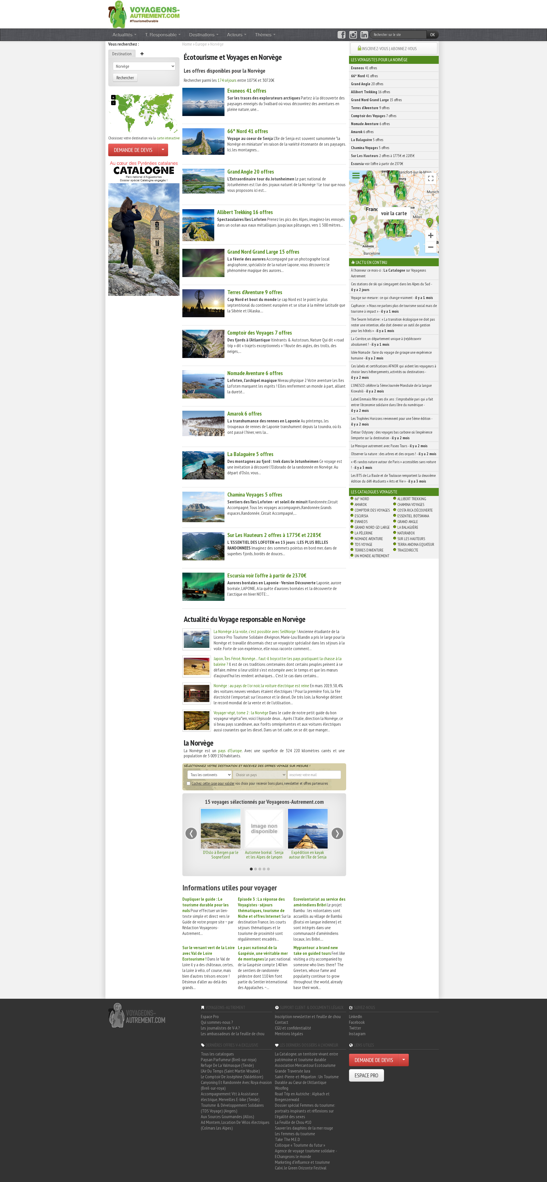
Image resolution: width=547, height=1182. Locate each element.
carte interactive (168, 138)
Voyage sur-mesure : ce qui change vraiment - (392, 297)
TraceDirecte (407, 550)
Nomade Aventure (369, 538)
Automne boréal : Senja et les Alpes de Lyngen (264, 854)
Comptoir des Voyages (372, 510)
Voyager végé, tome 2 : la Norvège (241, 712)
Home (187, 44)
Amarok (361, 504)
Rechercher (125, 77)
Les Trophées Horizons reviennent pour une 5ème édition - (391, 421)
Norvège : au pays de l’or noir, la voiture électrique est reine (261, 685)
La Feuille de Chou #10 (293, 1122)
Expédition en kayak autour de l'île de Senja (307, 854)
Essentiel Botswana (413, 515)
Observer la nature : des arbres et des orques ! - (393, 453)
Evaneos (361, 521)
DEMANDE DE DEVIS (133, 150)
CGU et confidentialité (293, 1028)
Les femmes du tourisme (295, 1133)
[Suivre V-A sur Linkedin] (364, 35)
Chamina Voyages (410, 504)
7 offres (259, 332)
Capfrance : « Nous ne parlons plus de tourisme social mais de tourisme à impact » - (394, 308)
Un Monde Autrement (372, 555)
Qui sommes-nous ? (217, 1022)
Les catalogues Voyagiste (374, 492)
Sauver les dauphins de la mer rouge (304, 1128)
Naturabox (406, 533)
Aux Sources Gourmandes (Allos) (227, 1116)
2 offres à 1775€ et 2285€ (274, 535)
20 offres (250, 171)
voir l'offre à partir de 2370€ (266, 575)
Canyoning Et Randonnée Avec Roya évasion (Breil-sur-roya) (236, 1085)
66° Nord (362, 498)
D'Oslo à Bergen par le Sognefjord (220, 854)
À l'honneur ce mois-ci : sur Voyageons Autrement (388, 273)
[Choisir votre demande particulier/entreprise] (163, 150)
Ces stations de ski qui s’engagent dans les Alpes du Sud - (391, 286)
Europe (201, 44)
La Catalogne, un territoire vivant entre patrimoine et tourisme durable (306, 1056)
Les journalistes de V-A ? (220, 1028)
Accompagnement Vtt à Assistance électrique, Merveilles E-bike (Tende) (230, 1096)
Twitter (355, 1028)
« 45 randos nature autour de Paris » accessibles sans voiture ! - (393, 464)
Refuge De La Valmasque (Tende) (227, 1065)
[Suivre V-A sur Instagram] (353, 35)
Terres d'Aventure (369, 550)
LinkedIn (355, 1016)
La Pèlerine (364, 533)
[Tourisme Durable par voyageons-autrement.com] (143, 14)
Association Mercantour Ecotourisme (305, 1065)
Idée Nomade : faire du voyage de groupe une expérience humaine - (391, 355)
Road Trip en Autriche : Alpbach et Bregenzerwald (302, 1096)
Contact (281, 1022)
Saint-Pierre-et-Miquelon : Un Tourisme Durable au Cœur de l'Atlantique (307, 1079)
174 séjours (227, 80)
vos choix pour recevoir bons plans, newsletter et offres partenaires (260, 783)
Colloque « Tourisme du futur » (300, 1145)
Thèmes (264, 34)
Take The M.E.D (287, 1139)
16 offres (245, 212)
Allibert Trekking (411, 498)
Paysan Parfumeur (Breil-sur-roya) (228, 1059)
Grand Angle (407, 521)
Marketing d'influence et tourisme (302, 1162)
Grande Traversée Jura (292, 1071)
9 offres (254, 292)
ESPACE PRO (366, 1075)
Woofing (281, 1088)
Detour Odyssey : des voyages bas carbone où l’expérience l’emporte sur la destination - (391, 435)
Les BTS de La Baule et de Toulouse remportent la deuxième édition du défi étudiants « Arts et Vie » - (393, 478)
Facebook (357, 1022)
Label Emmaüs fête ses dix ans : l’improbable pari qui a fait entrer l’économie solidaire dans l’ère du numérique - (392, 404)
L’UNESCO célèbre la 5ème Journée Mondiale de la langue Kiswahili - (391, 388)
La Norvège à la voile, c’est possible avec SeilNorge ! (256, 631)
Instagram (357, 1033)
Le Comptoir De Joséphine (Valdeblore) (232, 1076)
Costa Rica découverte (415, 510)
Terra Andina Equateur (415, 544)
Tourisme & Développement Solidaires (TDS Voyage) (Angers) (232, 1108)
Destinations (202, 34)
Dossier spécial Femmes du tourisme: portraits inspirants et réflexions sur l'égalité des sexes (305, 1110)
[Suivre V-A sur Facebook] (341, 35)
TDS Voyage (363, 544)
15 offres (263, 251)
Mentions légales (289, 1033)
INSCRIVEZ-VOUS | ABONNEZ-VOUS (389, 48)
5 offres (250, 454)
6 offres (255, 373)
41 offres (246, 90)
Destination (122, 53)
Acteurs (235, 34)
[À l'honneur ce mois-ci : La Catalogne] (143, 227)
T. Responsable (161, 34)
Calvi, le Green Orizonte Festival (300, 1168)
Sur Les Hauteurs (411, 538)
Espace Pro (210, 1016)
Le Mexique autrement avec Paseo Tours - (389, 445)
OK (432, 34)
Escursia (361, 515)
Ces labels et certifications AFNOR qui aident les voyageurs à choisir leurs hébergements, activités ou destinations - (393, 371)
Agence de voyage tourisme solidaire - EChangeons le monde (306, 1153)
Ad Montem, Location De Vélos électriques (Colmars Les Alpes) (235, 1125)
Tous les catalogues (217, 1054)
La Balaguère (407, 527)
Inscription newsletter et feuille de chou (308, 1016)
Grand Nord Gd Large (372, 527)
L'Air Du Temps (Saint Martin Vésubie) (230, 1071)
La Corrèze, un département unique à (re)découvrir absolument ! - (386, 341)
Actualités (123, 34)
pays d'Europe (230, 750)
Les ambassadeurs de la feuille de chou (232, 1033)
